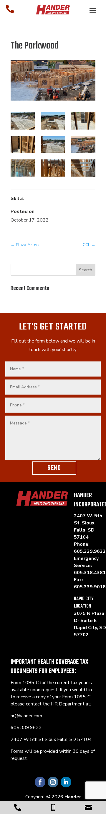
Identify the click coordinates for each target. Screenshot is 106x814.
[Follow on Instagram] (53, 782)
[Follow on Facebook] (40, 782)
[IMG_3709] (83, 144)
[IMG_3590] (53, 121)
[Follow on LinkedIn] (66, 782)
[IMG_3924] (83, 168)
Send (54, 468)
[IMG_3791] (53, 168)
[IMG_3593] (53, 144)
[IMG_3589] (23, 121)
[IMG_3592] (23, 144)
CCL (89, 245)
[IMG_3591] (83, 121)
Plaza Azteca (26, 245)
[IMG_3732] (23, 168)
